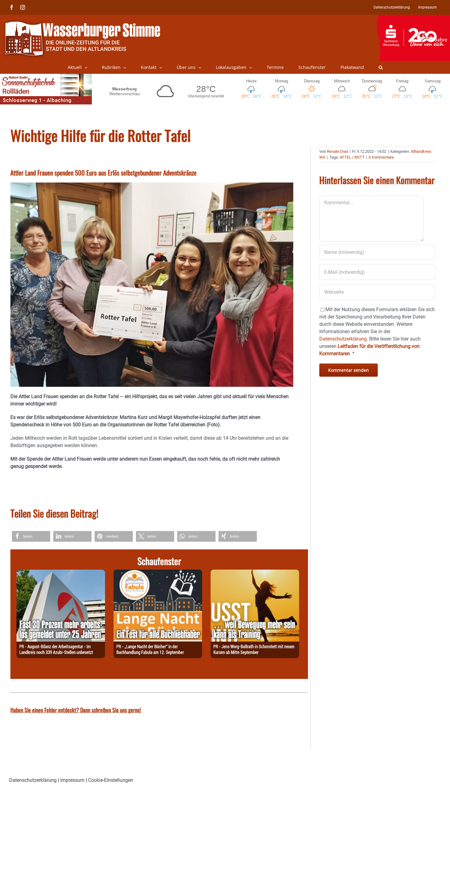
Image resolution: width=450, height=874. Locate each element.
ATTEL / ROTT (352, 157)
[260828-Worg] (255, 573)
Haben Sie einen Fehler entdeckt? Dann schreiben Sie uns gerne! (75, 710)
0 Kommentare (381, 157)
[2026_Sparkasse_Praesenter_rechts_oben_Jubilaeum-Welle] (413, 18)
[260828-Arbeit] (61, 573)
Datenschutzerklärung (33, 780)
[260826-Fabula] (158, 573)
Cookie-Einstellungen (110, 780)
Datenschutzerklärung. (343, 339)
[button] (380, 67)
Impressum (72, 780)
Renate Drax (337, 151)
